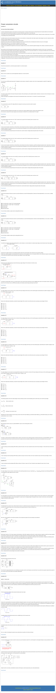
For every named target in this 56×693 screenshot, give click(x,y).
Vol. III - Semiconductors (18, 5)
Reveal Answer (3, 60)
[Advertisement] (27, 16)
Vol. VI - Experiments (38, 5)
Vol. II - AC (12, 5)
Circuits (48, 5)
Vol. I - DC (8, 5)
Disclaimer (28, 689)
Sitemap (24, 689)
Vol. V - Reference (31, 5)
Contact (31, 689)
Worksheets (45, 5)
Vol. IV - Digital (25, 5)
